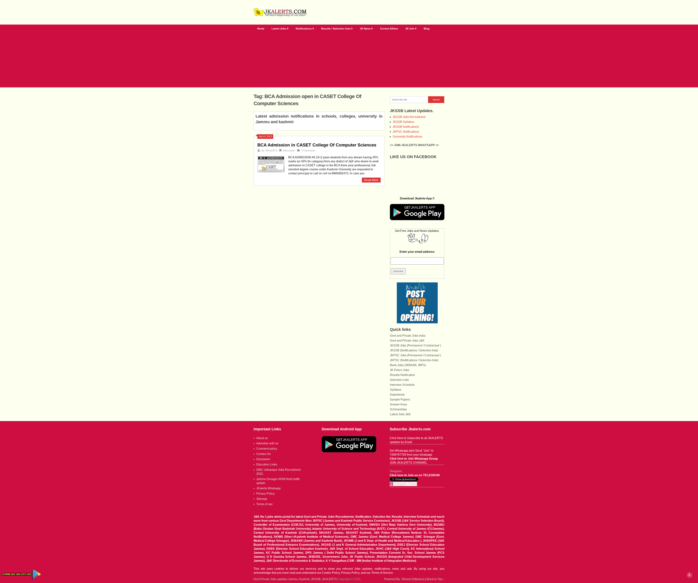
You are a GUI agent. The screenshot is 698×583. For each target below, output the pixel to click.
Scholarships (398, 409)
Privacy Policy (265, 493)
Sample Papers (400, 399)
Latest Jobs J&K (400, 414)
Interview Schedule (402, 384)
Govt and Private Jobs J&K (407, 340)
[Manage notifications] (689, 575)
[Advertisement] (349, 60)
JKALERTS (271, 150)
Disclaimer (263, 459)
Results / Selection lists (335, 28)
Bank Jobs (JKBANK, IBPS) (408, 365)
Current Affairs (389, 28)
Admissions (289, 150)
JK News (365, 28)
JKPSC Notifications (406, 131)
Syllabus (395, 389)
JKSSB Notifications (406, 126)
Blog (427, 28)
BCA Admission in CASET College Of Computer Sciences (316, 144)
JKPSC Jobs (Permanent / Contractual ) (415, 355)
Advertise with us (267, 443)
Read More (371, 180)
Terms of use (264, 504)
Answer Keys (398, 404)
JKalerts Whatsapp (268, 488)
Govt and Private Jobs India (407, 335)
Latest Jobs (279, 28)
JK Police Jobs (399, 370)
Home (260, 28)
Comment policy (266, 448)
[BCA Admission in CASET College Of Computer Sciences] (271, 164)
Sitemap (261, 498)
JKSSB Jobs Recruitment (409, 116)
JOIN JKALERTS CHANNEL (408, 462)
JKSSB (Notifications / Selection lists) (414, 350)
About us (262, 438)
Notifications (304, 28)
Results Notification (402, 374)
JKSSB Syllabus (403, 121)
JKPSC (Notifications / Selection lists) (414, 360)
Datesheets (397, 394)
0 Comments (308, 150)
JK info (409, 28)
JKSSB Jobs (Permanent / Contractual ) (415, 345)
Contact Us (263, 453)
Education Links (266, 464)
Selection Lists (399, 379)
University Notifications (407, 136)
